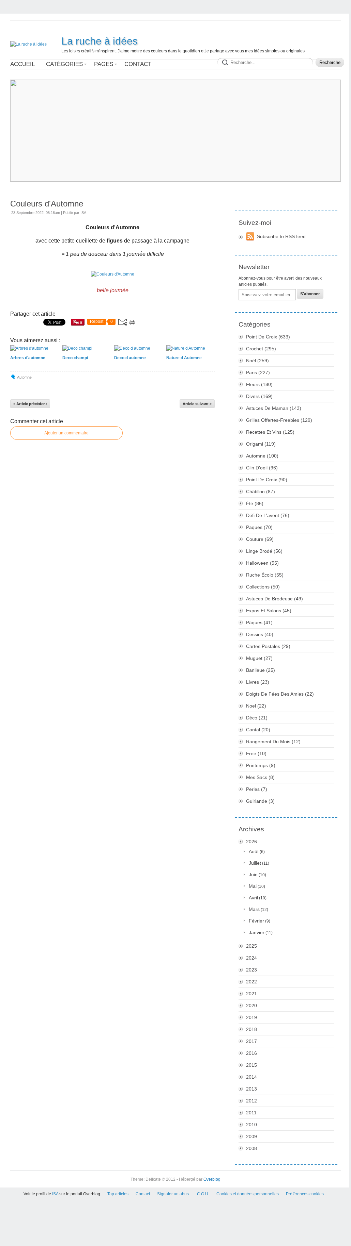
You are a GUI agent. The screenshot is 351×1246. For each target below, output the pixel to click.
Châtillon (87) (260, 491)
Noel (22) (256, 706)
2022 (251, 981)
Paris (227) (258, 372)
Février (256, 921)
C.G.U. (203, 1194)
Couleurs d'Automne (46, 203)
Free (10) (256, 753)
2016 (251, 1053)
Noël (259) (257, 360)
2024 (251, 958)
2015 (251, 1065)
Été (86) (254, 503)
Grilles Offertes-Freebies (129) (279, 420)
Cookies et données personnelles (247, 1194)
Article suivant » (197, 404)
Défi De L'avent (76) (267, 515)
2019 (251, 1017)
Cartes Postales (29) (268, 646)
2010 (251, 1124)
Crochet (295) (261, 348)
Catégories (64, 64)
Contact (137, 64)
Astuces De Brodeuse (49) (274, 598)
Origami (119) (261, 444)
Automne (24, 377)
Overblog (211, 1179)
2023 (251, 970)
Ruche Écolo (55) (265, 575)
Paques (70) (259, 527)
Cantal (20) (258, 729)
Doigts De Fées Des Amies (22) (280, 694)
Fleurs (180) (259, 384)
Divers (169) (259, 396)
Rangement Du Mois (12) (273, 741)
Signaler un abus (173, 1194)
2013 (251, 1089)
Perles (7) (256, 789)
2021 (251, 993)
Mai (253, 886)
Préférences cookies (305, 1194)
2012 (251, 1100)
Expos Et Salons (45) (268, 610)
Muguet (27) (259, 658)
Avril (253, 897)
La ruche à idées (99, 41)
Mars (254, 909)
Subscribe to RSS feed (281, 236)
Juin (253, 874)
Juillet (255, 863)
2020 (251, 1005)
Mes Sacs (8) (260, 777)
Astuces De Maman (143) (273, 408)
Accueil (22, 64)
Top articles (117, 1194)
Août (254, 851)
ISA (55, 1194)
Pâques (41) (259, 622)
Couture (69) (260, 539)
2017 (251, 1041)
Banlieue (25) (260, 670)
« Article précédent (30, 404)
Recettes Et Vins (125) (270, 432)
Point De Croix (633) (268, 336)
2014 (251, 1077)
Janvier (256, 932)
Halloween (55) (262, 563)
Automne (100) (262, 456)
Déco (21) (257, 717)
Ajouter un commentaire (66, 433)
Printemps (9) (260, 765)
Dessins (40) (259, 634)
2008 (251, 1148)
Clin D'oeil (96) (262, 467)
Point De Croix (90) (266, 479)
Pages (103, 64)
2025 (251, 946)
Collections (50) (263, 586)
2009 (251, 1136)
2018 (251, 1029)
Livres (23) (257, 682)
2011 (251, 1112)
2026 (251, 841)
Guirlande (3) (260, 801)
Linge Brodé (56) (264, 551)
